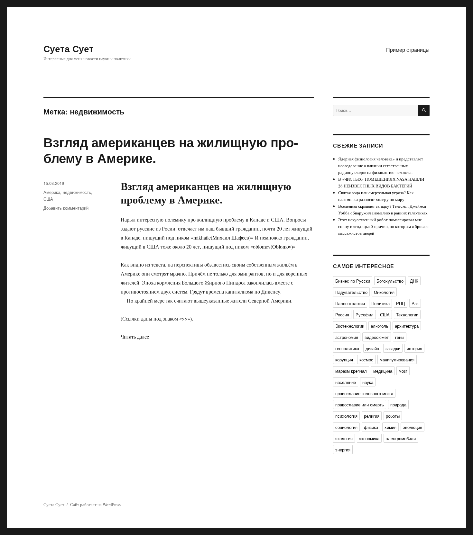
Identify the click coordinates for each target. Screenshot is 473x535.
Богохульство (389, 281)
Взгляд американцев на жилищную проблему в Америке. (170, 150)
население (345, 382)
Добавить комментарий (65, 208)
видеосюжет (377, 337)
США (48, 199)
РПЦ (400, 303)
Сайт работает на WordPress (95, 504)
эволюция (412, 427)
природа (398, 405)
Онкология (384, 292)
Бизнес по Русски (352, 281)
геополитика (347, 348)
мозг (403, 371)
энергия (342, 450)
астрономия (346, 337)
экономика (369, 438)
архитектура (407, 326)
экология (344, 438)
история (414, 348)
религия (371, 416)
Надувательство (351, 292)
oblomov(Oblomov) (273, 246)
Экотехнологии (349, 326)
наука (367, 382)
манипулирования (397, 360)
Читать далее (135, 336)
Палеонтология (350, 303)
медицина (382, 371)
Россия (342, 315)
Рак (415, 303)
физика (371, 427)
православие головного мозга (364, 393)
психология (346, 416)
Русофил (365, 315)
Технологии (407, 315)
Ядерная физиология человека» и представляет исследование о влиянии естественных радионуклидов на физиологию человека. (380, 165)
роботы (393, 416)
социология (346, 427)
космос (366, 360)
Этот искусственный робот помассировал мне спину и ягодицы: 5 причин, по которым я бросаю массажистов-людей (383, 226)
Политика (380, 303)
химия (390, 427)
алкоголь (379, 326)
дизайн (372, 348)
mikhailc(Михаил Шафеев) (222, 237)
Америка (51, 192)
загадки (392, 348)
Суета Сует (68, 48)
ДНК (414, 281)
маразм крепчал (351, 371)
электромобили (401, 438)
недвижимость (77, 192)
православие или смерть (359, 405)
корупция (344, 360)
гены (399, 337)
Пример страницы (408, 49)
